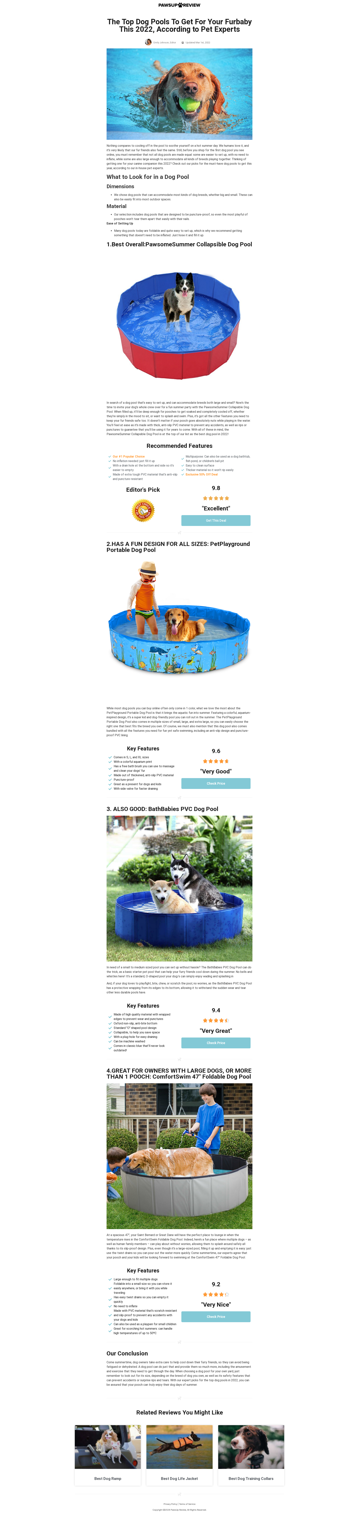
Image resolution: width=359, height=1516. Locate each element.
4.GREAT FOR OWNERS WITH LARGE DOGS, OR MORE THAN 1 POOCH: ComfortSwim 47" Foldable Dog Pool (179, 1073)
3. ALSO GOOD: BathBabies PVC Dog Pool (162, 808)
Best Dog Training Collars (251, 1478)
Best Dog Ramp (107, 1478)
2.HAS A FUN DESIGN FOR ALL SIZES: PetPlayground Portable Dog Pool (178, 546)
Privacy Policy (170, 1504)
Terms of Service (187, 1504)
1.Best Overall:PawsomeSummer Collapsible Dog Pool (179, 244)
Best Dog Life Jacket (179, 1478)
